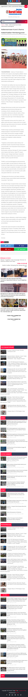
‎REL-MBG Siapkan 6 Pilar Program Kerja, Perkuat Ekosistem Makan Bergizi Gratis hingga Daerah (16, 669)
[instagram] (19, 1)
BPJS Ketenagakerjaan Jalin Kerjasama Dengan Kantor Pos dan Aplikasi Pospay (16, 429)
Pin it (9, 249)
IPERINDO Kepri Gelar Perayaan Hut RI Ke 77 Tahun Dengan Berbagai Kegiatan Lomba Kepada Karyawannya (17, 422)
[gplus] (12, 1)
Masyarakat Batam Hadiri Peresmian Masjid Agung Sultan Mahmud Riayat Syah (17, 471)
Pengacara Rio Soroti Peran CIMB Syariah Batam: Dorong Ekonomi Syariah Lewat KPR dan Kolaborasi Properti (17, 371)
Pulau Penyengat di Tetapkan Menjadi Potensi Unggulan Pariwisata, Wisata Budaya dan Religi (16, 483)
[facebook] (8, 1)
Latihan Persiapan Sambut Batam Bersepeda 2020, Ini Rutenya (15, 518)
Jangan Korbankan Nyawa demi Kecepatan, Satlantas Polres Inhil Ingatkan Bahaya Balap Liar (16, 377)
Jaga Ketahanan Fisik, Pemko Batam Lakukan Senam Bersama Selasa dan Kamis (15, 495)
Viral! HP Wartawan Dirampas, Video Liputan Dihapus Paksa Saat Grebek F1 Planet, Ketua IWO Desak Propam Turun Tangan (17, 364)
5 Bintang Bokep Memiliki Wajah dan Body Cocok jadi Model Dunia (16, 406)
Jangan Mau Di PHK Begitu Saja (16, 411)
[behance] (17, 1)
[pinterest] (15, 1)
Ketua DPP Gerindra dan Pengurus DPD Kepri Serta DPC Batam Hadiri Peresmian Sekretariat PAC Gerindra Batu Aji (13, 310)
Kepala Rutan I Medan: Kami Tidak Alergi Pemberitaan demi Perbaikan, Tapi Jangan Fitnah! (17, 357)
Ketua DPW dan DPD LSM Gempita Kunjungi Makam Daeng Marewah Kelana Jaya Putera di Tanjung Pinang (17, 458)
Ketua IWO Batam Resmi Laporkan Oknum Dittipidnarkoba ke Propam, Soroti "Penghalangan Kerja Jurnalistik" (17, 383)
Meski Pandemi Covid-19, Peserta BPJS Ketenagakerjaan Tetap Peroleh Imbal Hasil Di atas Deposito (17, 441)
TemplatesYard (21, 690)
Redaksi (17, 692)
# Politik (6, 242)
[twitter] (10, 1)
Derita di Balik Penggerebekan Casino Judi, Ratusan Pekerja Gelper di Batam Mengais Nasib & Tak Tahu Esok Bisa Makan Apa (17, 599)
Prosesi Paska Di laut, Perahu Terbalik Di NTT (15, 351)
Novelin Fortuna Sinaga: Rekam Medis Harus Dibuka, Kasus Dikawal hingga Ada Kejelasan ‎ (17, 662)
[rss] (18, 695)
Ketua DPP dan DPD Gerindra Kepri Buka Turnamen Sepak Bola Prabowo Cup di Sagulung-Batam (14, 280)
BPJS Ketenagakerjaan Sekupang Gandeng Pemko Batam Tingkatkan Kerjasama (17, 435)
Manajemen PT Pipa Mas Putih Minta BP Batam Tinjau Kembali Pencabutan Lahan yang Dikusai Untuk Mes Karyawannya (13, 295)
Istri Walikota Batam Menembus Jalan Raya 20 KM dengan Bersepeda (17, 501)
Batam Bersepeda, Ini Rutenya (14, 512)
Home (2, 24)
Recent (5, 595)
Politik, (24, 36)
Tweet (9, 245)
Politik (6, 24)
